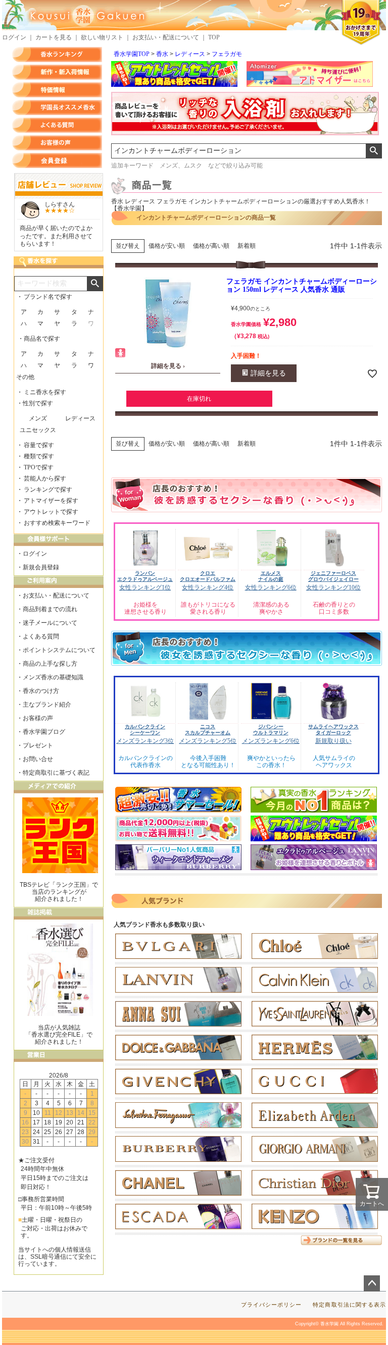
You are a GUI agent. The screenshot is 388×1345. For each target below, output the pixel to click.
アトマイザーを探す (51, 500)
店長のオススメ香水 (57, 107)
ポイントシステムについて (59, 650)
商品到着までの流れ (50, 609)
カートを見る (53, 37)
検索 (373, 151)
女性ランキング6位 (271, 587)
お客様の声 (57, 142)
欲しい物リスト (102, 37)
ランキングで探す (48, 489)
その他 (25, 377)
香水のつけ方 (41, 690)
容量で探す (39, 445)
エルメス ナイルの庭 (270, 576)
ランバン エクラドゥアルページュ (145, 576)
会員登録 (57, 160)
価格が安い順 (167, 245)
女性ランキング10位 (333, 587)
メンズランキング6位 (271, 740)
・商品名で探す (39, 338)
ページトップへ (372, 1283)
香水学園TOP (132, 54)
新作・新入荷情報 (57, 72)
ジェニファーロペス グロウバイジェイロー (333, 576)
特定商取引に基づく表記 (56, 772)
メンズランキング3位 (145, 740)
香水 (162, 54)
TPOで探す (39, 467)
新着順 (246, 245)
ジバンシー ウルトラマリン (270, 729)
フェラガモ (227, 54)
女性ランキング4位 (207, 587)
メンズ (38, 418)
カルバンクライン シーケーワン (145, 729)
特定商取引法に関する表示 (349, 1305)
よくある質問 (57, 125)
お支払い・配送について (165, 37)
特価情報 (57, 89)
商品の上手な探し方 (50, 663)
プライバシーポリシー (271, 1305)
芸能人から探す (45, 478)
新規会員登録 (41, 567)
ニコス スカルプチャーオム (207, 729)
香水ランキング (57, 54)
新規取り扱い (333, 740)
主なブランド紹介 (47, 704)
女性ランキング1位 (145, 587)
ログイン (14, 37)
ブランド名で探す (48, 296)
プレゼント (38, 745)
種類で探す (39, 456)
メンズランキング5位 (207, 740)
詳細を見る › (168, 365)
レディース (190, 54)
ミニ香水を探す (45, 392)
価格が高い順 (211, 245)
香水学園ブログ (44, 731)
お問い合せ (38, 759)
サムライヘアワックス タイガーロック (333, 729)
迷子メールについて (50, 622)
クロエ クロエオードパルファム (207, 576)
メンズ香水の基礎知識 (53, 677)
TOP (214, 37)
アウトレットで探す (51, 511)
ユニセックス (38, 430)
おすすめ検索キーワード (57, 522)
